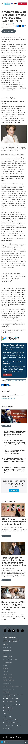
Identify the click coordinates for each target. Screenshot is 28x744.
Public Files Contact (7, 641)
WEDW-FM (5, 640)
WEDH (4, 638)
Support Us (5, 671)
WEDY (15, 638)
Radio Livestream (7, 683)
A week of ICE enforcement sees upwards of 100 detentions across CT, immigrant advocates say (15, 443)
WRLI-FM (17, 640)
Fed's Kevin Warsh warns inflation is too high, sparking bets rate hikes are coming (13, 561)
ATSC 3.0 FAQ (15, 641)
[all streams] (26, 742)
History (9, 380)
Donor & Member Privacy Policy (11, 698)
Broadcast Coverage (8, 707)
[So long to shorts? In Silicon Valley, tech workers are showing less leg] (13, 592)
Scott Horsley (4, 568)
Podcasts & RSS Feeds (8, 680)
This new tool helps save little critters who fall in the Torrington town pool (14, 451)
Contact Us (5, 668)
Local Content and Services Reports (12, 725)
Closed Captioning (7, 710)
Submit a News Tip (7, 674)
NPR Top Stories (19, 380)
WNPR (9, 640)
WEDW (11, 638)
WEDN (7, 638)
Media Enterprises (7, 662)
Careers (5, 665)
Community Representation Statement (13, 686)
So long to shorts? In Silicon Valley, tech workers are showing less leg (13, 606)
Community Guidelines (8, 689)
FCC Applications (7, 713)
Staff (4, 653)
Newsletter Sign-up (8, 677)
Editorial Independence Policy (10, 719)
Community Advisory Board (10, 659)
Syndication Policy (7, 716)
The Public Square (7, 728)
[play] (2, 742)
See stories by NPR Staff (8, 398)
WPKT (13, 640)
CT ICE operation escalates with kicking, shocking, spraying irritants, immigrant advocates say (15, 460)
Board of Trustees (7, 656)
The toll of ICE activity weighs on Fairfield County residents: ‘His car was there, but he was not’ (14, 470)
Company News (7, 647)
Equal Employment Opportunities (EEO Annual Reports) (13, 695)
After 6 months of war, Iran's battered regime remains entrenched (14, 521)
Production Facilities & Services (10, 722)
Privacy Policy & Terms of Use (10, 701)
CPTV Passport (6, 692)
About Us (5, 644)
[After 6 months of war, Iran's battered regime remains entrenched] (13, 510)
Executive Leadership (8, 650)
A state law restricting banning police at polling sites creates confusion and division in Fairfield (15, 433)
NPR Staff (10, 24)
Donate (23, 4)
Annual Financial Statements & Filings (12, 704)
